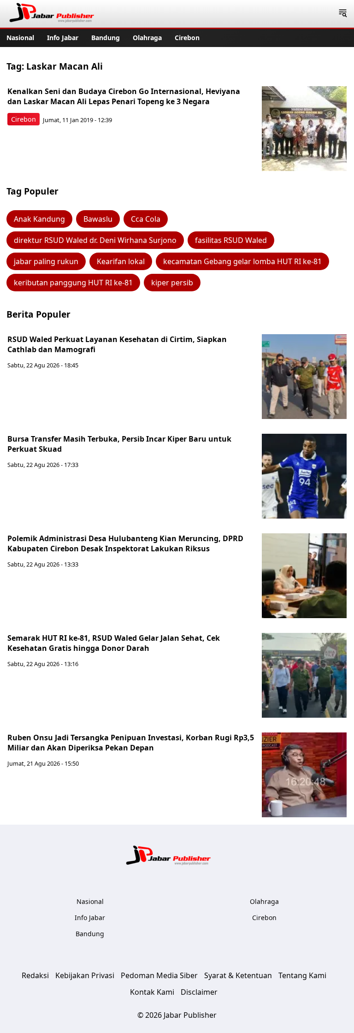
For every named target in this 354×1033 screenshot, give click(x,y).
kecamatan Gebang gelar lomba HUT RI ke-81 (242, 261)
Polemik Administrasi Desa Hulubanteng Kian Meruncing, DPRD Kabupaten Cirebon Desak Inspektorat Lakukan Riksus (125, 543)
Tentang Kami (302, 975)
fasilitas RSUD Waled (231, 240)
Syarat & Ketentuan (238, 975)
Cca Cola (145, 219)
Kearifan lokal (121, 261)
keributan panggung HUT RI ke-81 (73, 282)
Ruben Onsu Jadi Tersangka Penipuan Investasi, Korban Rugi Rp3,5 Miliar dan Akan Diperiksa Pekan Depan (130, 742)
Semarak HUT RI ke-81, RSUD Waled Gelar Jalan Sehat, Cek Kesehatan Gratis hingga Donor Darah (113, 643)
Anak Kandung (39, 219)
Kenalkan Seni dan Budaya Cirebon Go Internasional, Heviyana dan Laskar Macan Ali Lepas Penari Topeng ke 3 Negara (123, 96)
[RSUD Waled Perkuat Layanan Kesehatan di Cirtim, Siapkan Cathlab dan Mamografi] (304, 376)
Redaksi (35, 975)
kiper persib (172, 282)
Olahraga (147, 37)
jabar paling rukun (46, 261)
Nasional (20, 37)
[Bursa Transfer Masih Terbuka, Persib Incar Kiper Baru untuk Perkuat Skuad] (304, 476)
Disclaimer (199, 992)
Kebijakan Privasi (84, 975)
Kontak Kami (152, 992)
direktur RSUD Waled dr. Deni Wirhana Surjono (95, 240)
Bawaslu (97, 219)
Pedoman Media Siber (159, 975)
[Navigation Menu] (343, 14)
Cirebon (187, 37)
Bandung (105, 37)
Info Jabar (62, 37)
